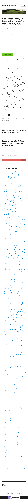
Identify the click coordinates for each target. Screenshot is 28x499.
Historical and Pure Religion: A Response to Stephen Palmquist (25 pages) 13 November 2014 (14, 438)
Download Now (7, 54)
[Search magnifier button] (24, 160)
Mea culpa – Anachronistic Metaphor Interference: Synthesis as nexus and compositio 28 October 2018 (14, 242)
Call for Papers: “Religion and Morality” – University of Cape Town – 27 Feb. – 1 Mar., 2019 (15, 206)
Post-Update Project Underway (12, 276)
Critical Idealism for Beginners (12, 364)
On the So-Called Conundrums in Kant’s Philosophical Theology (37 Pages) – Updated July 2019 (13, 318)
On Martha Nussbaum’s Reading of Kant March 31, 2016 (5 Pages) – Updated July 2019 (13, 354)
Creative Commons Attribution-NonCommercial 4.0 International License (11, 38)
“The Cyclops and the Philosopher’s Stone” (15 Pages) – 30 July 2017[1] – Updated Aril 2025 (14, 200)
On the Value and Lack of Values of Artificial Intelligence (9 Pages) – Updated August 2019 (13, 264)
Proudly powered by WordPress (18, 493)
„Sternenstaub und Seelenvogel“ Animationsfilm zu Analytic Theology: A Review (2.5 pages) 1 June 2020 (14, 312)
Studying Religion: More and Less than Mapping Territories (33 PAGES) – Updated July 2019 (15, 288)
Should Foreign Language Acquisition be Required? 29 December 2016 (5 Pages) (14, 368)
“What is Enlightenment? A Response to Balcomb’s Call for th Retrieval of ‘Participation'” (14, 462)
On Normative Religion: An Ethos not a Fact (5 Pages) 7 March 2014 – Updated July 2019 (15, 450)
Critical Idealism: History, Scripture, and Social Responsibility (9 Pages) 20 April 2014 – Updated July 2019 (14, 444)
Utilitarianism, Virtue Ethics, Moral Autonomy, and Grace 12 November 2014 (14, 402)
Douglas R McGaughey (8, 34)
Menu (23, 5)
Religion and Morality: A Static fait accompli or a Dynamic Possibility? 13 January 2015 (14, 468)
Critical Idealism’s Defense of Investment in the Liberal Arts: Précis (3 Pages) (14, 212)
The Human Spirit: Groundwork (13, 292)
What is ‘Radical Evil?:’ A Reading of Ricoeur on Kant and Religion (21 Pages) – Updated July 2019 (14, 332)
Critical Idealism (9, 5)
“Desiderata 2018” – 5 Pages (12, 196)
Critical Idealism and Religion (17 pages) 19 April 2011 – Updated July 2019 (13, 456)
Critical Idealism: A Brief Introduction (14, 362)
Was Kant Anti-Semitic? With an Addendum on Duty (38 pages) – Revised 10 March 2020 (13, 186)
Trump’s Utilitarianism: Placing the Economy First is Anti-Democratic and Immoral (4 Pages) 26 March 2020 (14, 306)
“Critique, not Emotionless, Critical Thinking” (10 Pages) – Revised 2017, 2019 (14, 192)
